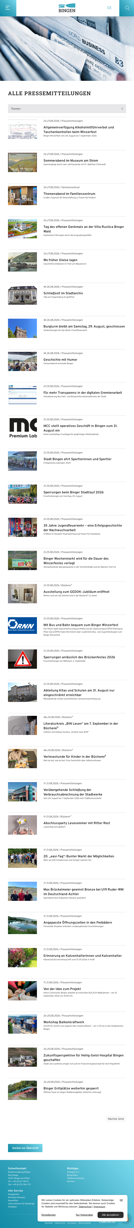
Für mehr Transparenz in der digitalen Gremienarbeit (82, 393)
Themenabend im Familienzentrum (69, 194)
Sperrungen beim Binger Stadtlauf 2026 (73, 492)
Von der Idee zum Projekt (62, 989)
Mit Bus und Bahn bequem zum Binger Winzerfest (80, 625)
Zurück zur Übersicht (25, 1148)
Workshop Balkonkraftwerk (63, 1022)
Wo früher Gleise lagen (60, 260)
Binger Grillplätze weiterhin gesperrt (71, 1089)
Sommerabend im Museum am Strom (70, 161)
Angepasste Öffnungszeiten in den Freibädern (77, 923)
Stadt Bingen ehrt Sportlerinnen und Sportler (77, 459)
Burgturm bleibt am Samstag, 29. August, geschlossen (84, 327)
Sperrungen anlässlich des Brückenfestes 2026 (79, 657)
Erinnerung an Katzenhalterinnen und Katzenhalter (82, 956)
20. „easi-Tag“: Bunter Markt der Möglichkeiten (78, 856)
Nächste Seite (116, 1119)
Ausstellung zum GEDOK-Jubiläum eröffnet (76, 592)
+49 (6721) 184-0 (20, 1181)
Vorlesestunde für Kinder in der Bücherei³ (74, 757)
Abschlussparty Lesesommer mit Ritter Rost (76, 823)
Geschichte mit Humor (60, 360)
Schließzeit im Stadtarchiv (63, 293)
